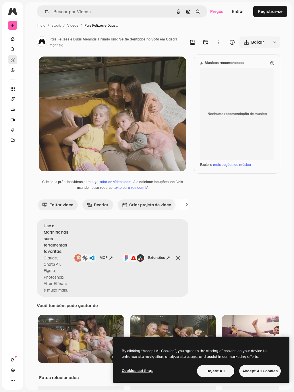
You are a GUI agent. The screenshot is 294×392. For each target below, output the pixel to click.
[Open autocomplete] (45, 11)
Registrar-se (270, 11)
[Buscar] (12, 49)
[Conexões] (12, 359)
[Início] (12, 39)
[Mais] (12, 380)
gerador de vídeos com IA (115, 182)
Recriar (101, 204)
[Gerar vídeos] (12, 119)
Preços (216, 11)
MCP (104, 257)
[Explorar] (12, 70)
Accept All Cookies (260, 370)
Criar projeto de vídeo (150, 204)
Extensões (156, 257)
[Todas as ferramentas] (12, 88)
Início (41, 25)
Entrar (238, 11)
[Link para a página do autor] (42, 42)
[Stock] (12, 59)
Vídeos (72, 25)
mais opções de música (232, 164)
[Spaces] (12, 99)
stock (56, 25)
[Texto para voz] (12, 130)
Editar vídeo (61, 204)
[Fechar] (178, 258)
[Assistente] (12, 140)
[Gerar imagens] (12, 109)
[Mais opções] (219, 42)
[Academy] (12, 370)
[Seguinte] (186, 204)
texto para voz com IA (130, 187)
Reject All (215, 370)
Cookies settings (137, 370)
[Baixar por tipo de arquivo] (274, 42)
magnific (56, 45)
